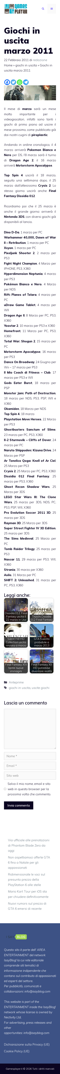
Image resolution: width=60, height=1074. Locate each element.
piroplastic (40, 135)
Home (8, 65)
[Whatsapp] (19, 82)
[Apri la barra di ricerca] (43, 9)
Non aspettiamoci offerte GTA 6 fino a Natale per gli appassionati (29, 862)
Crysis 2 (44, 185)
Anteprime (16, 682)
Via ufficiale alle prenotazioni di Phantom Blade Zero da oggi (28, 845)
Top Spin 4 (13, 175)
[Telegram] (26, 82)
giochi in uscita (26, 65)
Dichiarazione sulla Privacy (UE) (27, 1044)
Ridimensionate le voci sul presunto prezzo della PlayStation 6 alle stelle (26, 879)
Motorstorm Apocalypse (34, 165)
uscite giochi (40, 688)
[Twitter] (13, 82)
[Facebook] (7, 82)
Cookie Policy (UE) (16, 1051)
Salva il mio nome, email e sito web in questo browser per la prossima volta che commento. (29, 789)
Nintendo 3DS (14, 217)
